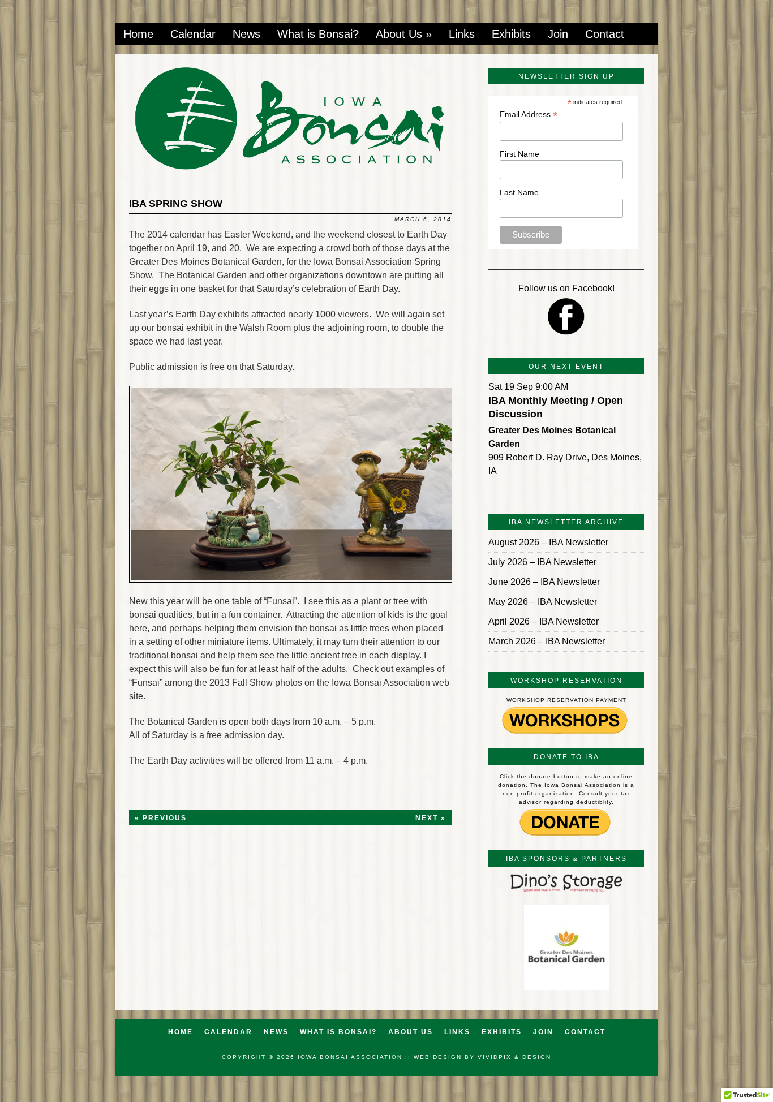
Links (462, 34)
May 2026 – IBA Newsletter (542, 601)
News (246, 34)
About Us (404, 34)
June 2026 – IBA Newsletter (544, 582)
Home (138, 34)
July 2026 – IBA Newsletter (542, 562)
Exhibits (511, 34)
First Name (519, 153)
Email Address (528, 114)
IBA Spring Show (175, 203)
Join (558, 34)
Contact (604, 34)
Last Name (519, 192)
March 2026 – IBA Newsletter (546, 641)
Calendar (193, 34)
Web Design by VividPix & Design (482, 1057)
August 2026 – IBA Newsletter (548, 542)
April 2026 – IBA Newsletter (543, 621)
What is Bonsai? (318, 34)
